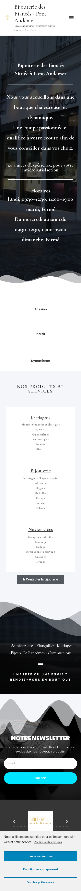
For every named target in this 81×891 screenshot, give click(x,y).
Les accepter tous (41, 856)
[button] (40, 579)
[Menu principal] (71, 18)
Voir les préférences (40, 882)
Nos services (40, 529)
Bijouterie (40, 471)
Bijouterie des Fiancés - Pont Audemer (30, 13)
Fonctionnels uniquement (40, 869)
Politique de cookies (48, 842)
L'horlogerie (40, 417)
